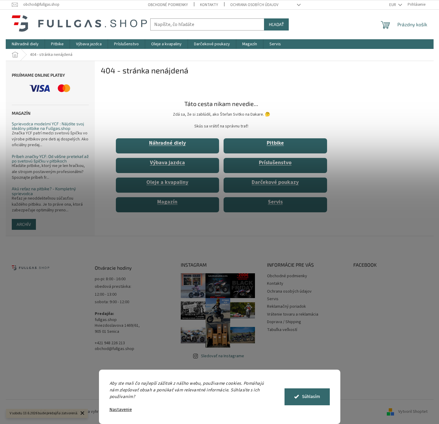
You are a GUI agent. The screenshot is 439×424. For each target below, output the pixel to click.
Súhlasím (311, 396)
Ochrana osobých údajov (254, 5)
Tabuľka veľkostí (282, 330)
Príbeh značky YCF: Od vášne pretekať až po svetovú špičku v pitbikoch (50, 158)
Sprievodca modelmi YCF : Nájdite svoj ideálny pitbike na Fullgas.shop (48, 126)
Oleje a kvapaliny (167, 182)
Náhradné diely (167, 143)
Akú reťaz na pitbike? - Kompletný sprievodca (44, 191)
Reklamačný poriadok (286, 307)
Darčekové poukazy (275, 182)
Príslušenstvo (275, 162)
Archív (24, 224)
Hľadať (276, 24)
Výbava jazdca (167, 162)
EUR (393, 5)
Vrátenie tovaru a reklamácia (292, 314)
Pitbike (275, 143)
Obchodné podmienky (168, 5)
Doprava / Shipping (284, 322)
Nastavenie (121, 409)
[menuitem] (25, 44)
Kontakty (209, 5)
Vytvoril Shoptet (413, 412)
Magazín (167, 202)
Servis (275, 202)
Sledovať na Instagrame (222, 356)
